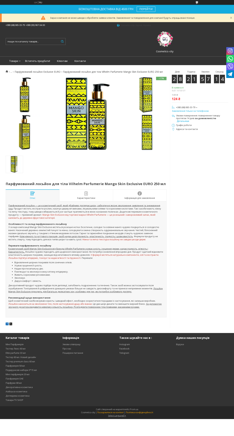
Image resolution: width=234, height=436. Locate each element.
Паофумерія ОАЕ (14, 378)
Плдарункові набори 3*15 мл (21, 370)
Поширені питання (73, 352)
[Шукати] (62, 41)
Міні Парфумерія (14, 344)
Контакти (80, 61)
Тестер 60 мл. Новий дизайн (21, 357)
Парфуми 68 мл (14, 382)
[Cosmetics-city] (164, 38)
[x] (10, 324)
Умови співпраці (71, 344)
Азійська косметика (16, 391)
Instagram (124, 344)
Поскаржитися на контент (110, 412)
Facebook (124, 348)
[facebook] (7, 324)
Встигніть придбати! (37, 61)
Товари (13, 61)
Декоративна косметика (19, 387)
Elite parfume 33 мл (16, 352)
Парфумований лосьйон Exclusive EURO (37, 71)
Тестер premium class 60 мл (20, 361)
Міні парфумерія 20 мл (17, 374)
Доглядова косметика (17, 395)
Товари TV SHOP (14, 400)
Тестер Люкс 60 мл (16, 348)
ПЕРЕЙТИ (146, 9)
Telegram (124, 352)
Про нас (67, 348)
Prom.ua (134, 409)
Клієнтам (62, 61)
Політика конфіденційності (139, 412)
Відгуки (180, 344)
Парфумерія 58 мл (15, 365)
